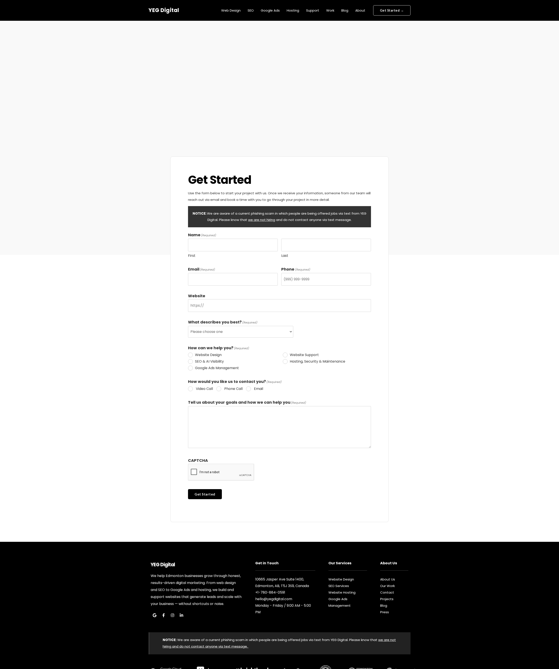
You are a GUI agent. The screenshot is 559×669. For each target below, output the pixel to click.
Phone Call (233, 388)
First (191, 255)
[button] (392, 10)
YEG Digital (163, 10)
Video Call (204, 388)
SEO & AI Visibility (209, 361)
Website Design (208, 354)
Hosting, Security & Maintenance (317, 361)
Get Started (205, 494)
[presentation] (221, 472)
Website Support (304, 354)
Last (284, 255)
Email (258, 388)
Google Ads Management (217, 367)
